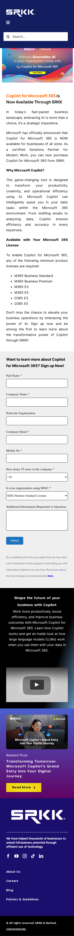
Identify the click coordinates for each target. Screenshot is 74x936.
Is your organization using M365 (28, 488)
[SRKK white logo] (19, 10)
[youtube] (16, 856)
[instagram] (25, 856)
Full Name (14, 375)
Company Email (17, 431)
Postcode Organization (20, 413)
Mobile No (14, 450)
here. (51, 575)
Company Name (18, 394)
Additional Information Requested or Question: (36, 506)
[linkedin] (41, 856)
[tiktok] (33, 856)
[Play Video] (37, 685)
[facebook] (8, 856)
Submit (14, 540)
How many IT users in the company (30, 469)
